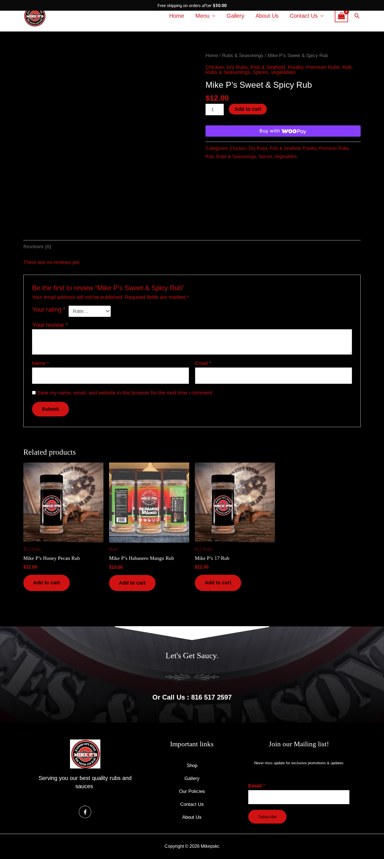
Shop (192, 765)
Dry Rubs (237, 67)
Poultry (295, 67)
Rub (347, 67)
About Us (267, 16)
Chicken (214, 67)
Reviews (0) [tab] (37, 246)
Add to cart (247, 109)
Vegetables (283, 72)
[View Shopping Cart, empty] (341, 15)
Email (203, 363)
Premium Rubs (323, 67)
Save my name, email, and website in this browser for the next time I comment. (125, 393)
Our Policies (192, 791)
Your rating (48, 309)
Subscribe (267, 816)
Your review (50, 324)
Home (176, 16)
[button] (357, 15)
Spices (260, 72)
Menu (202, 16)
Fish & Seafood (267, 67)
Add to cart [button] (46, 582)
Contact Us (304, 16)
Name (40, 363)
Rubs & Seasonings (242, 55)
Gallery (235, 16)
